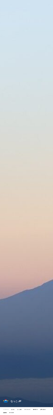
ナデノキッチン (27, 409)
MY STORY (11, 412)
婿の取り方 (35, 409)
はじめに (13, 409)
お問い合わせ (43, 409)
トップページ (6, 409)
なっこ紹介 (19, 409)
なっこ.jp (16, 401)
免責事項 (5, 412)
